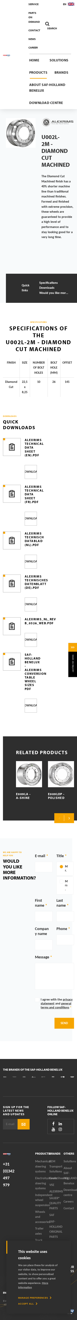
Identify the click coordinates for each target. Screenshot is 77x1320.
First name (39, 903)
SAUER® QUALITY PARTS (55, 1203)
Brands (61, 72)
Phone (61, 929)
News (32, 39)
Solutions (59, 60)
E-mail (40, 856)
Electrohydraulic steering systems (42, 1183)
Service (33, 4)
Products (38, 72)
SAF (51, 1215)
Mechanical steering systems (42, 1166)
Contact (34, 30)
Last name (61, 903)
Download (31, 472)
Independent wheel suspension (42, 1200)
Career (33, 47)
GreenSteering (56, 1178)
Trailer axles (39, 1231)
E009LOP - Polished (56, 796)
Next (69, 818)
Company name (42, 931)
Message (42, 957)
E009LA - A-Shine (23, 796)
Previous (59, 818)
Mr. (66, 868)
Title (60, 856)
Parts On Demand (34, 17)
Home (34, 60)
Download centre (46, 102)
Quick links (25, 288)
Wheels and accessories (42, 1217)
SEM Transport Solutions (55, 1166)
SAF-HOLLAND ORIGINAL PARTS (55, 1229)
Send (64, 1023)
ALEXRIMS (56, 1191)
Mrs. (66, 885)
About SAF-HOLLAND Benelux (47, 87)
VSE (51, 1185)
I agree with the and (57, 1003)
